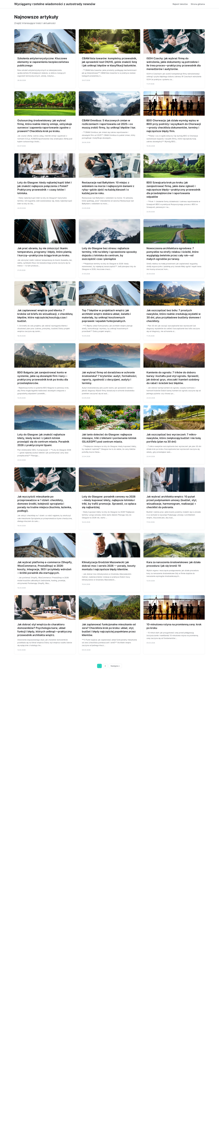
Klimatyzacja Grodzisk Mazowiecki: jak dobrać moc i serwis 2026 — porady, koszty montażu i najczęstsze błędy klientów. (109, 566)
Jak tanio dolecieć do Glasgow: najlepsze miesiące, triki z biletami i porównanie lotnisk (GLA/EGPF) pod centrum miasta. (109, 438)
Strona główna (198, 4)
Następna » (115, 666)
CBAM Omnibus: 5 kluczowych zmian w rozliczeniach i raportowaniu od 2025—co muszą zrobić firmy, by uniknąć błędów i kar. (109, 124)
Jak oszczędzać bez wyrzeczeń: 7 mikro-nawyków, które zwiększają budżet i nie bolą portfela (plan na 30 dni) (174, 438)
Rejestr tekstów (180, 4)
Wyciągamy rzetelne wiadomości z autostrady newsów (54, 4)
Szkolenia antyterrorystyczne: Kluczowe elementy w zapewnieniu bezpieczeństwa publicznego (43, 62)
